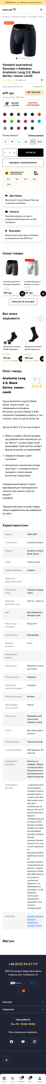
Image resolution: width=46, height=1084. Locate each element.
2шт (8, 179)
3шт (17, 179)
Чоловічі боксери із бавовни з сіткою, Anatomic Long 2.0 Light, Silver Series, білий (32, 283)
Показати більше (23, 301)
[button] (16, 58)
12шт (9, 184)
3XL (40, 141)
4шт (26, 179)
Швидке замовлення (23, 162)
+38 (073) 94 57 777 (23, 964)
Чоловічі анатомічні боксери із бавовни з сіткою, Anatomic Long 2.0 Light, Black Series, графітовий (12, 283)
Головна (6, 17)
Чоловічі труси (34, 925)
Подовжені (32, 922)
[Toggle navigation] (40, 9)
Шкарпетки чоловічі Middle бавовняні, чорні (11, 348)
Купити (31, 152)
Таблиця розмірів (35, 135)
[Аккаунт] (39, 1078)
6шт (34, 179)
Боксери (32, 17)
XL (26, 141)
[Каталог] (4, 1078)
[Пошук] (12, 1078)
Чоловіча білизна (19, 17)
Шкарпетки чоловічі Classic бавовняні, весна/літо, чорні (33, 348)
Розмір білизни (10, 135)
